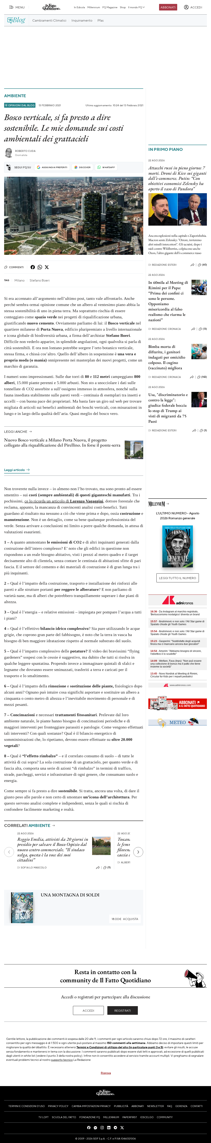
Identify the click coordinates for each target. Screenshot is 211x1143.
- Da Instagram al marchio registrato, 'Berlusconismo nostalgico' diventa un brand (175, 613)
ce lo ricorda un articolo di (64, 501)
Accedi (88, 1010)
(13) (205, 328)
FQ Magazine (109, 7)
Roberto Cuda (25, 150)
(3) (205, 430)
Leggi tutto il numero (177, 578)
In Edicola (79, 7)
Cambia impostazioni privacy (91, 1106)
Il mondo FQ (135, 7)
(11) (109, 867)
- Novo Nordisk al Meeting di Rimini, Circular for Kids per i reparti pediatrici (174, 675)
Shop (123, 7)
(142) (204, 376)
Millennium (93, 7)
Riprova (106, 1073)
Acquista (125, 919)
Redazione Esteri (162, 264)
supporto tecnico (62, 1059)
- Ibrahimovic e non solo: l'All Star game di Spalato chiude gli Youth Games (177, 623)
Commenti (16, 267)
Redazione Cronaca (164, 328)
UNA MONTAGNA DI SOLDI (70, 895)
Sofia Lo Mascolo (32, 867)
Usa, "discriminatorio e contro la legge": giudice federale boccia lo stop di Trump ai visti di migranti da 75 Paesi (168, 408)
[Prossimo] (138, 852)
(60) (204, 264)
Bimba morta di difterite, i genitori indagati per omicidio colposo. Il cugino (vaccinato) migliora (166, 357)
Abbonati (168, 7)
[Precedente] (9, 852)
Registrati (122, 1010)
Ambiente (15, 95)
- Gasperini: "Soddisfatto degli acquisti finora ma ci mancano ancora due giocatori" (175, 642)
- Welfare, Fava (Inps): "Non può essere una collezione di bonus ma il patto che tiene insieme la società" (176, 663)
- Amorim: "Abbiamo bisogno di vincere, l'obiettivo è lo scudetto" (176, 652)
